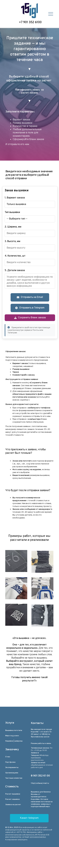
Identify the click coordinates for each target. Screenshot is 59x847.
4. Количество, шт (15, 255)
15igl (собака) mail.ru (40, 783)
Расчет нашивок (12, 799)
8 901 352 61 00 (40, 775)
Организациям (11, 773)
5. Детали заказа (15, 270)
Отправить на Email (32, 297)
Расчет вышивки (12, 794)
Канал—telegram (29, 818)
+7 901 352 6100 (30, 22)
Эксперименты (11, 767)
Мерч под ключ (12, 736)
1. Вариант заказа (15, 197)
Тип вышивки (12, 212)
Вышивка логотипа (13, 730)
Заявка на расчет (13, 804)
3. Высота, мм (12, 241)
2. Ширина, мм (13, 226)
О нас (7, 757)
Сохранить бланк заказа (32, 317)
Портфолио (10, 762)
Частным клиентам (13, 778)
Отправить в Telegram (31, 307)
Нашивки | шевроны (14, 741)
